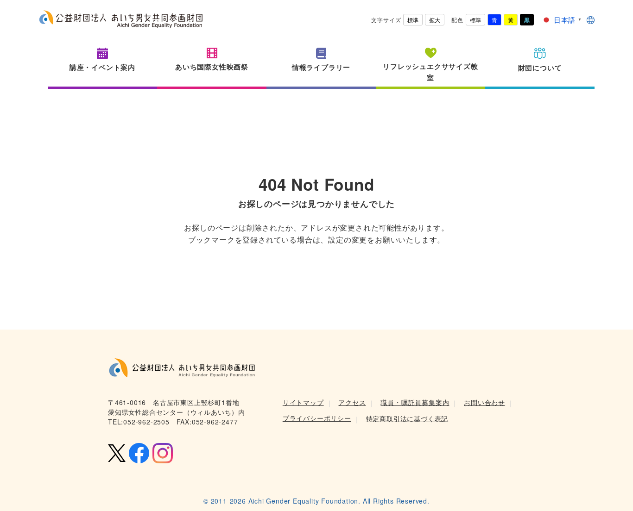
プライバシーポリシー (317, 418)
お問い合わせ (484, 402)
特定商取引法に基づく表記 (407, 418)
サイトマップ (303, 402)
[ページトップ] (612, 490)
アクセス (352, 402)
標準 (412, 20)
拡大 (434, 20)
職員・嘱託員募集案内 (414, 402)
